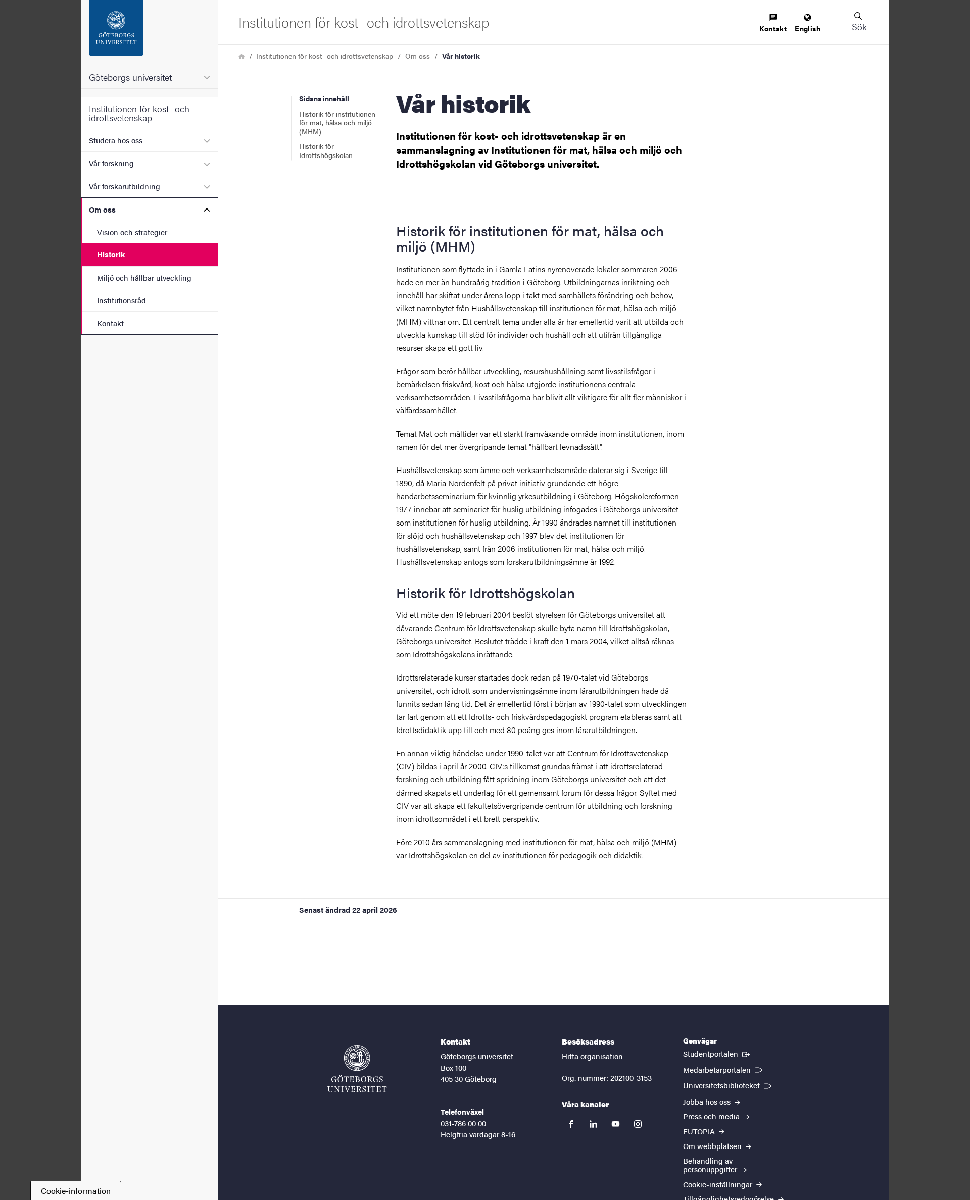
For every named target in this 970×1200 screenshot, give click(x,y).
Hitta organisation (592, 1056)
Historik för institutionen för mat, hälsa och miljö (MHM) (337, 122)
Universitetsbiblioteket (728, 1084)
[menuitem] (773, 23)
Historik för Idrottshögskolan (326, 150)
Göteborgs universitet (130, 77)
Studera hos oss (115, 140)
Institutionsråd (121, 300)
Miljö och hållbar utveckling (144, 277)
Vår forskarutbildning (124, 186)
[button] (859, 22)
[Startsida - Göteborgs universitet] (149, 33)
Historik (111, 254)
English (807, 28)
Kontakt (110, 323)
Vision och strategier (132, 232)
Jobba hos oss (708, 1101)
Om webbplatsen (713, 1145)
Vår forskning (111, 163)
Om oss (102, 209)
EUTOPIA (700, 1131)
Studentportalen (717, 1053)
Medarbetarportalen (723, 1069)
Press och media (712, 1116)
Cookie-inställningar (718, 1184)
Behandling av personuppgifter (711, 1164)
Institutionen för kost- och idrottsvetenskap (139, 113)
